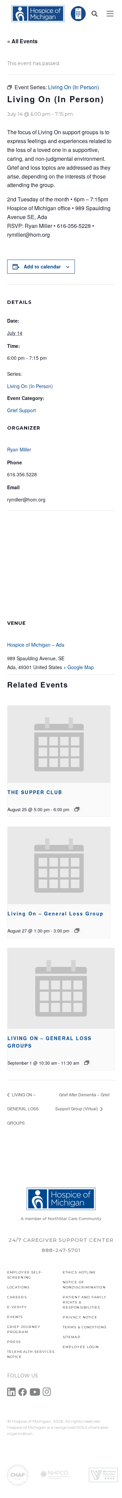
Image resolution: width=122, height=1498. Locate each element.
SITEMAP (72, 1337)
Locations (18, 1287)
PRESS (14, 1342)
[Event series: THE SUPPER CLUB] (77, 809)
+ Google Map (78, 667)
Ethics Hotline (79, 1272)
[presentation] (58, 744)
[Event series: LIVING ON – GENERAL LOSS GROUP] (77, 930)
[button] (94, 13)
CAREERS (17, 1297)
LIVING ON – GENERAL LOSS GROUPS (23, 1109)
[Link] (38, 13)
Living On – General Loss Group (55, 913)
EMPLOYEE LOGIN (81, 1347)
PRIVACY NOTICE (80, 1317)
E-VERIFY (17, 1307)
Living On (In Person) (30, 386)
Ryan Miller (19, 449)
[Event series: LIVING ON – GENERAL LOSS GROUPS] (86, 1063)
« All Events (22, 41)
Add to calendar (42, 266)
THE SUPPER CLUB (35, 792)
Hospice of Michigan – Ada (35, 644)
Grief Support (21, 410)
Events (15, 1317)
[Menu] (110, 13)
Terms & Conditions (84, 1327)
